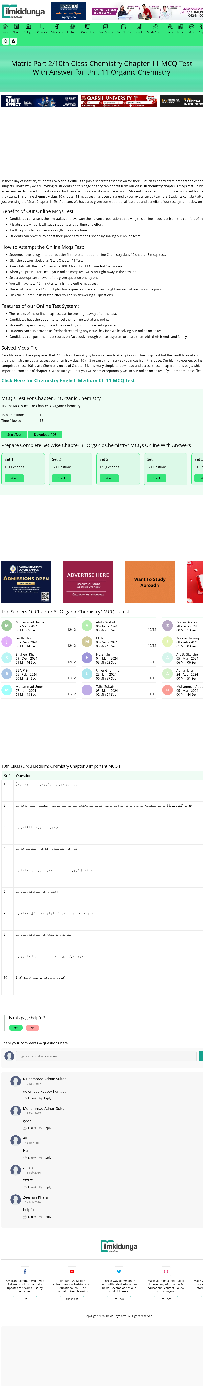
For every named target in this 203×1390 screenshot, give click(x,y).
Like (25, 1299)
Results (139, 32)
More (192, 32)
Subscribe (72, 1299)
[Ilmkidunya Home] (23, 11)
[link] (68, 11)
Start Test (14, 434)
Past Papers (106, 32)
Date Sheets (124, 32)
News (16, 32)
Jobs (170, 32)
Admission (57, 32)
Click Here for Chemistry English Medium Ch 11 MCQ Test (68, 380)
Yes (15, 1028)
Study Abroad (155, 32)
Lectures (72, 32)
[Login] (13, 41)
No (32, 1028)
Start (14, 478)
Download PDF (45, 434)
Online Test (88, 32)
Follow (119, 1299)
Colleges (28, 32)
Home (5, 32)
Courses (42, 32)
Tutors (180, 32)
